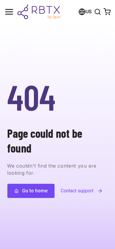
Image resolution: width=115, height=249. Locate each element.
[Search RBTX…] (97, 11)
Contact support (77, 191)
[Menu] (9, 11)
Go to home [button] (34, 191)
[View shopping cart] (107, 11)
